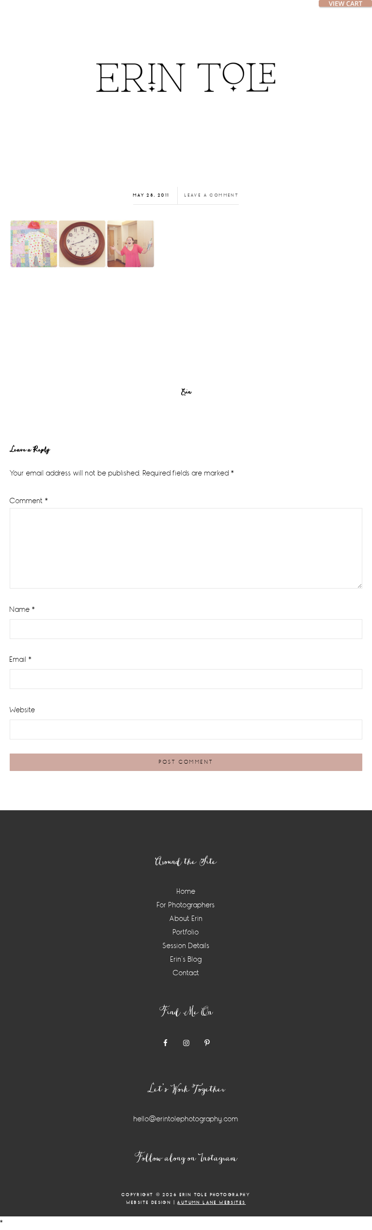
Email (21, 659)
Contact (186, 973)
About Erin (186, 918)
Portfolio (186, 932)
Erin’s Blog (186, 959)
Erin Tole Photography (186, 65)
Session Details (186, 946)
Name (22, 609)
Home (186, 891)
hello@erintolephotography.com (186, 1119)
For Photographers (186, 905)
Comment (29, 501)
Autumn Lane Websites (211, 1202)
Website (22, 710)
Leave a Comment (212, 195)
